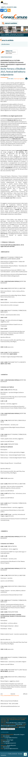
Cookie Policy (11, 728)
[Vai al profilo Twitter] (5, 10)
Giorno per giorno (19, 78)
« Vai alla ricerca (5, 44)
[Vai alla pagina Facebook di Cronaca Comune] (2, 10)
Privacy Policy (4, 728)
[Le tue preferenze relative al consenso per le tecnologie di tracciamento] (25, 754)
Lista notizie (13, 34)
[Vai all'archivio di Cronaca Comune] (9, 23)
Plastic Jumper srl (12, 753)
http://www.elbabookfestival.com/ (10, 695)
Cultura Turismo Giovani (6, 57)
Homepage (7, 34)
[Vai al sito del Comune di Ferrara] (4, 3)
